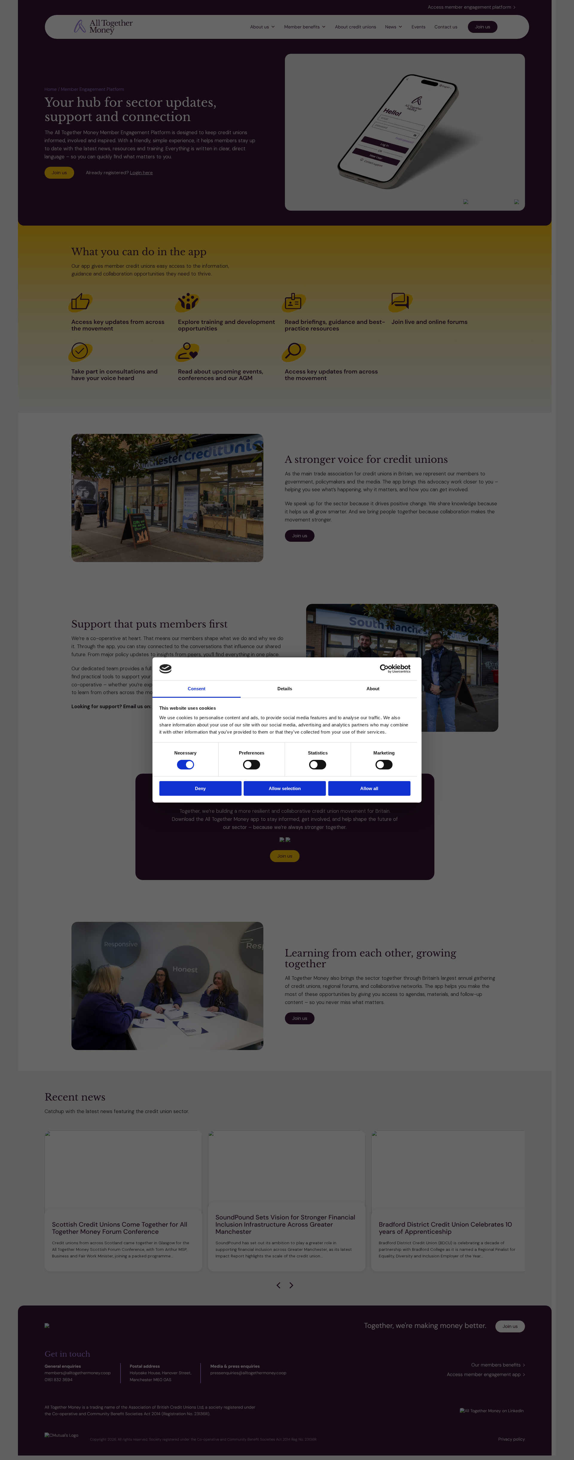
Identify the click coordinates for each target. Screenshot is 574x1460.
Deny (200, 788)
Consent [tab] (197, 688)
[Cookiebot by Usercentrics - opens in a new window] (384, 668)
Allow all (369, 788)
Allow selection (285, 788)
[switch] (251, 764)
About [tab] (373, 688)
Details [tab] (284, 688)
